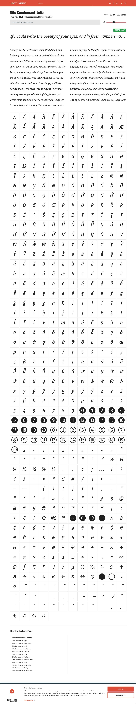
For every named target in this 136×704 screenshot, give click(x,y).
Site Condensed (31, 17)
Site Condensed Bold (19, 662)
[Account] (109, 3)
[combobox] (65, 3)
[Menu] (125, 3)
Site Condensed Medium (21, 657)
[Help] (117, 3)
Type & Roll (19, 17)
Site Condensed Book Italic (21, 649)
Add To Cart (120, 30)
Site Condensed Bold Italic (21, 665)
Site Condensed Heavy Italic (22, 671)
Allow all (120, 689)
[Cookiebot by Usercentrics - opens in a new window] (12, 700)
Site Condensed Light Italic (21, 643)
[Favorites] (113, 3)
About (106, 15)
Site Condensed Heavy (20, 668)
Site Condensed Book (19, 646)
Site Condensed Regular (20, 652)
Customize (119, 695)
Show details (28, 700)
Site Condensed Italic (19, 654)
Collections (121, 15)
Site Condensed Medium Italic (22, 660)
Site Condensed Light (19, 641)
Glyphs (112, 15)
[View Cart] (121, 3)
